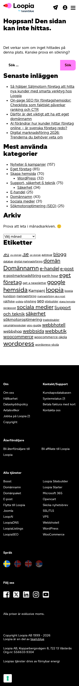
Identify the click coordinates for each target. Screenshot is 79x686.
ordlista (19, 301)
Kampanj (37, 290)
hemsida (15, 289)
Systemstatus (52, 398)
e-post (67, 268)
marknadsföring (26, 296)
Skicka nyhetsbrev (55, 505)
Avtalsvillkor (11, 410)
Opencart (49, 499)
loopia (55, 289)
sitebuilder (51, 301)
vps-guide (34, 325)
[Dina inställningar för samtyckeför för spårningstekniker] (8, 678)
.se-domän (35, 255)
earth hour (50, 276)
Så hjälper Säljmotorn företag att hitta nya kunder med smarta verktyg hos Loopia (42, 91)
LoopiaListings (13, 528)
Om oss (8, 393)
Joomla (8, 511)
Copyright (10, 422)
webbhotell (53, 324)
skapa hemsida (67, 301)
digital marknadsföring (28, 261)
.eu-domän (16, 255)
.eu (6, 254)
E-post (8, 499)
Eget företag (20, 169)
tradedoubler (51, 319)
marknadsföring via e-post (51, 296)
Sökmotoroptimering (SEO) (33, 206)
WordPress (26, 178)
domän (51, 260)
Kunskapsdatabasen (57, 393)
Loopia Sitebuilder (55, 481)
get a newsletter (34, 283)
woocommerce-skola (50, 337)
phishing (30, 301)
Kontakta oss (52, 410)
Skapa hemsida (23, 173)
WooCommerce (54, 534)
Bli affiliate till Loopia (55, 449)
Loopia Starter (52, 487)
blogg (59, 254)
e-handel (49, 268)
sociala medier (35, 306)
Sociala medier (22, 201)
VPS (45, 517)
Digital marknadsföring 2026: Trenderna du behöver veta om (36, 134)
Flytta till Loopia (14, 505)
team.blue (37, 639)
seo (40, 300)
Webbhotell (51, 522)
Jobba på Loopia (15, 416)
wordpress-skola (47, 345)
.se (25, 254)
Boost (7, 481)
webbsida (33, 331)
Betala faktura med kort (59, 404)
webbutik (55, 331)
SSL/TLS (48, 511)
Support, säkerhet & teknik (32, 183)
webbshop (12, 331)
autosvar (47, 255)
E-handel (17, 192)
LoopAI (8, 517)
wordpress (18, 343)
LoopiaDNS (11, 522)
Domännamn (21, 196)
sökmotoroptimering (22, 319)
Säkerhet (24, 187)
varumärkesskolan (14, 325)
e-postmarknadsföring (22, 275)
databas (8, 261)
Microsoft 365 (53, 493)
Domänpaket (12, 493)
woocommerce (18, 336)
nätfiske (9, 301)
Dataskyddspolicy (15, 404)
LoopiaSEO (10, 534)
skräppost (9, 308)
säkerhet (36, 314)
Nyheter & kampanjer (28, 164)
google (56, 282)
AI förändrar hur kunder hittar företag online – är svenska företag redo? (42, 125)
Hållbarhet (10, 398)
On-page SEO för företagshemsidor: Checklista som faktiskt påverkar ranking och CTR (40, 105)
